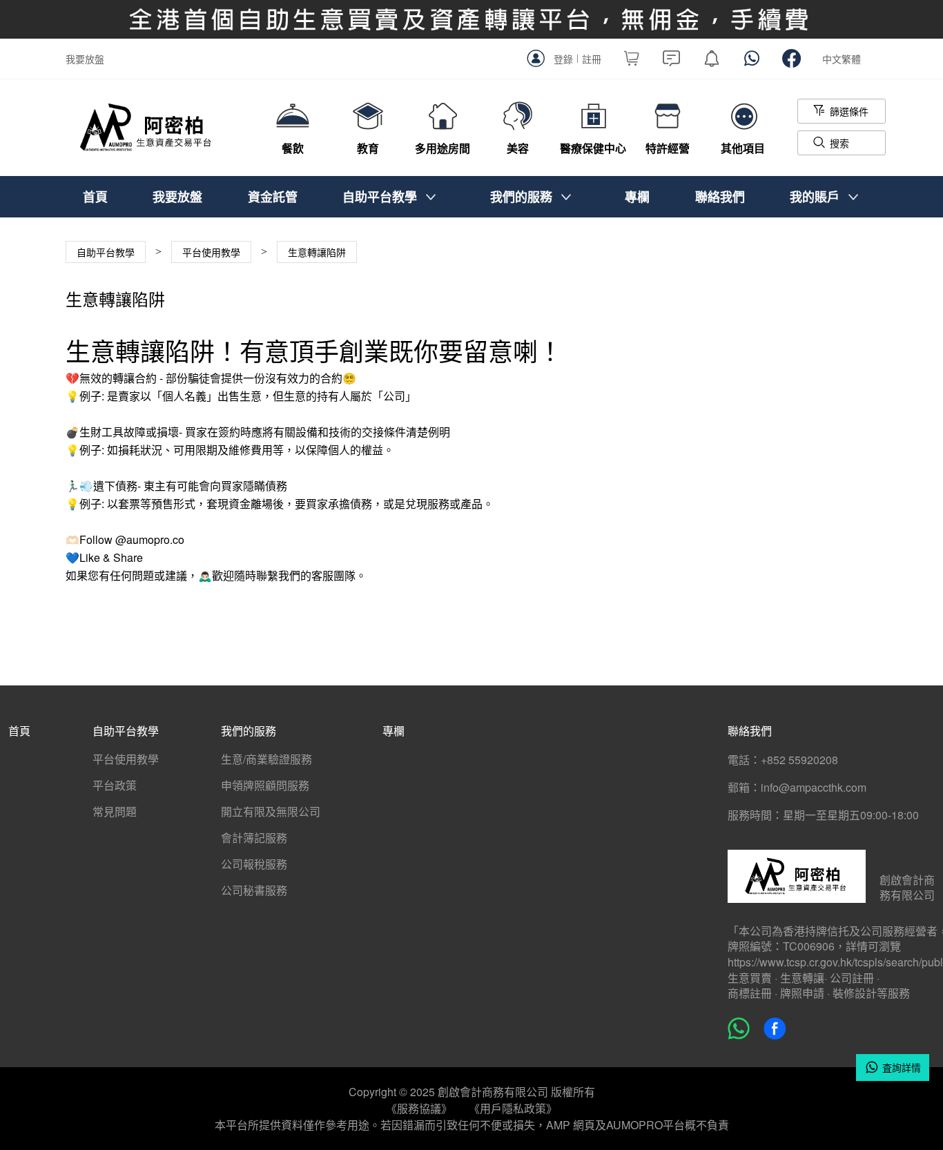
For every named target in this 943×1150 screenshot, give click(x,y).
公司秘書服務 (254, 890)
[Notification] (711, 61)
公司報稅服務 (254, 864)
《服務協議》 (419, 1108)
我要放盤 (85, 59)
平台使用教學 (126, 759)
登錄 (563, 59)
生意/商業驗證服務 (266, 759)
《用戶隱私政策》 (513, 1108)
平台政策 (115, 785)
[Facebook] (791, 61)
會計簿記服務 (254, 838)
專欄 (637, 197)
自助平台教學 (379, 197)
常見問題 (115, 811)
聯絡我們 (720, 197)
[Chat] (671, 61)
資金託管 (273, 197)
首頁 (95, 197)
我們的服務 (521, 197)
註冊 (591, 59)
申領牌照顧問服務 (265, 785)
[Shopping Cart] (631, 61)
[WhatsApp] (751, 61)
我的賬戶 (814, 197)
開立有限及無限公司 (270, 811)
